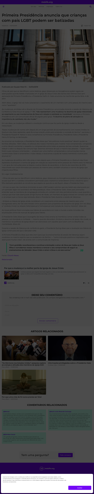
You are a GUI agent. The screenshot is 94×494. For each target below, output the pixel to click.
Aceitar (79, 488)
